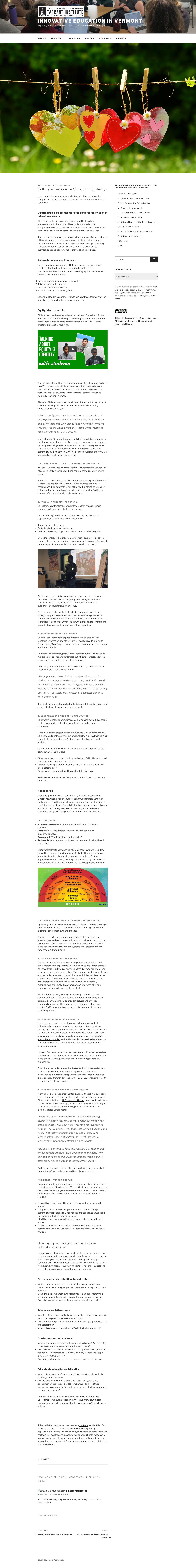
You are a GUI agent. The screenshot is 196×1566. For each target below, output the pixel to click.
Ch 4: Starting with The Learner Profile (134, 212)
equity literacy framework (73, 802)
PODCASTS (104, 38)
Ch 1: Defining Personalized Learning (133, 198)
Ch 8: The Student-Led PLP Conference (135, 231)
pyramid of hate (75, 723)
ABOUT (40, 38)
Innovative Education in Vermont (90, 21)
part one (83, 1425)
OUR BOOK (56, 38)
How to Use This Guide (127, 194)
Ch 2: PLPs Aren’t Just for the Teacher (134, 203)
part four (67, 1438)
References (123, 241)
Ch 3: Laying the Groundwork (130, 208)
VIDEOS (88, 38)
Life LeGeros (64, 185)
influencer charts (86, 657)
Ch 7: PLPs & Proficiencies (129, 227)
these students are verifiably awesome (62, 777)
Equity (45, 1459)
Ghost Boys (56, 644)
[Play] (72, 349)
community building (47, 452)
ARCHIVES (121, 38)
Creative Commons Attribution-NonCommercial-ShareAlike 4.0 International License (135, 321)
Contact (121, 245)
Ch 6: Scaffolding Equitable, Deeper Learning (137, 222)
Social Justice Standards (64, 392)
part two (42, 1435)
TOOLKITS (73, 38)
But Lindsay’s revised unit (61, 808)
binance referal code (76, 1491)
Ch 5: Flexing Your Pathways (130, 217)
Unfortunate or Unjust (73, 1100)
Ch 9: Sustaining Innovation (129, 236)
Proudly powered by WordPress (50, 1560)
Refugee (42, 644)
